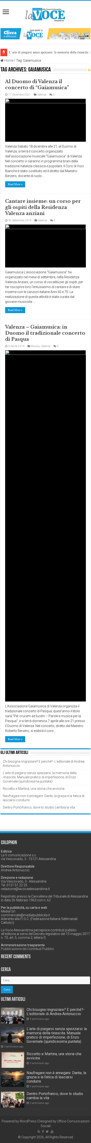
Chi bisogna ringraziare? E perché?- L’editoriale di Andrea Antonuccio (56, 1011)
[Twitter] (47, 1131)
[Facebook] (43, 1131)
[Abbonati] (45, 33)
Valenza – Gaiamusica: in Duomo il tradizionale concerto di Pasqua (45, 333)
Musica (35, 346)
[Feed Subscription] (89, 70)
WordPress (28, 1121)
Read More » (15, 184)
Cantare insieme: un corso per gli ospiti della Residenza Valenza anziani (43, 207)
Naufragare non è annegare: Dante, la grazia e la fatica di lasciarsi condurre (56, 1077)
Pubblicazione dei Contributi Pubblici (27, 949)
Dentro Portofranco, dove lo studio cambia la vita (39, 807)
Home (8, 60)
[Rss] (39, 1131)
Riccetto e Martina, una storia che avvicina (33, 788)
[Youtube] (52, 1131)
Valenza (41, 94)
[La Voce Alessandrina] (45, 13)
